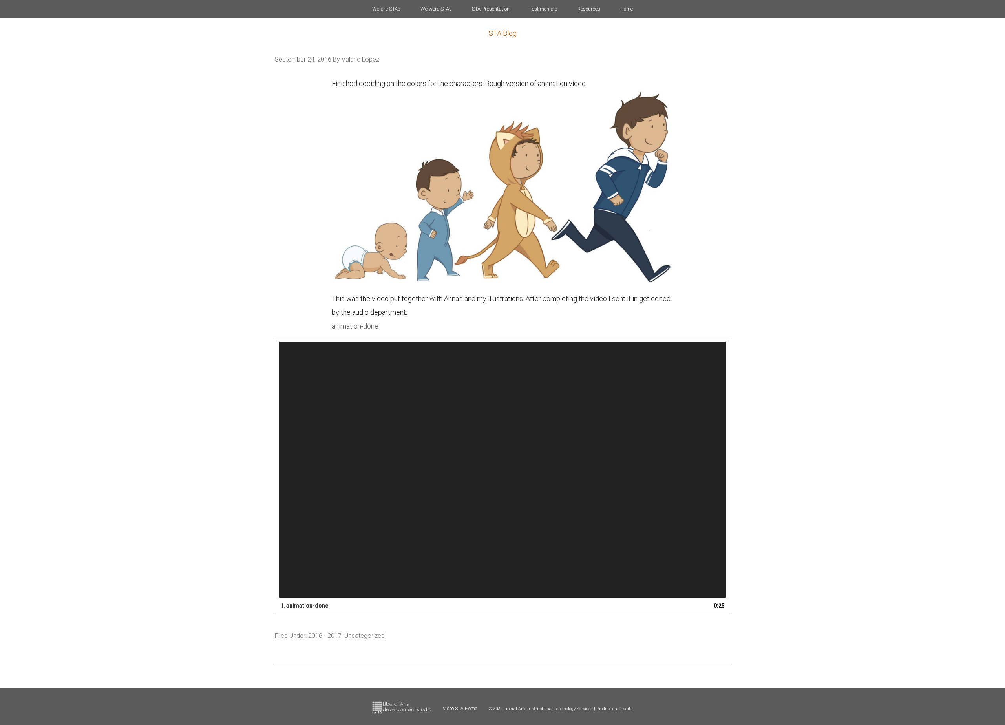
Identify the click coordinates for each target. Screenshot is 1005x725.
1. (304, 606)
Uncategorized (364, 635)
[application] (502, 470)
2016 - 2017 (325, 635)
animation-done (355, 326)
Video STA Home (460, 708)
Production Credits (614, 708)
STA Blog (503, 33)
